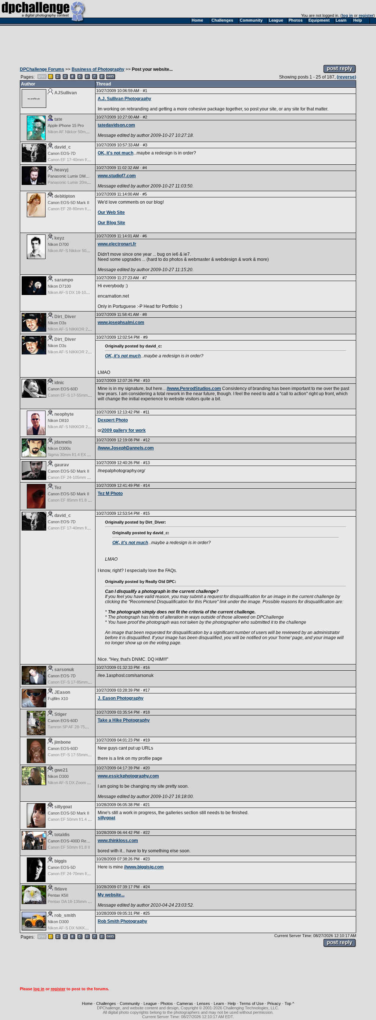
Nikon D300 (58, 776)
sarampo (63, 280)
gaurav (61, 464)
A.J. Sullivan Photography (124, 98)
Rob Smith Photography (122, 921)
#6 (144, 236)
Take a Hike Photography (124, 720)
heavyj (61, 169)
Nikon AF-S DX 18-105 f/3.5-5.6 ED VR (82, 292)
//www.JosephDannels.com (126, 448)
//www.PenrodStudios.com (194, 388)
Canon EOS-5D (62, 867)
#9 (145, 337)
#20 (146, 768)
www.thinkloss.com (118, 840)
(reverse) (346, 77)
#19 (146, 740)
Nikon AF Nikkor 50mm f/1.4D (74, 132)
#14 (146, 485)
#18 (146, 712)
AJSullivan (65, 92)
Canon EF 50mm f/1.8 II (69, 847)
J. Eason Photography (121, 698)
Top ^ (289, 1003)
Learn (219, 1003)
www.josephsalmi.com (121, 322)
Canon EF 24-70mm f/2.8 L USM (77, 873)
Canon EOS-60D (63, 389)
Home (87, 1003)
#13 (146, 462)
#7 (144, 278)
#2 (145, 117)
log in (347, 15)
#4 (144, 167)
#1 (145, 90)
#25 (146, 913)
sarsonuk (64, 669)
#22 (146, 832)
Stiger (60, 714)
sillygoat (63, 806)
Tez (57, 487)
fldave (60, 889)
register (366, 15)
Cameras (185, 1003)
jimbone (62, 742)
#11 (146, 412)
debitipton (64, 196)
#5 (144, 194)
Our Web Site (111, 212)
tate (58, 119)
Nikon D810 (58, 420)
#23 (146, 859)
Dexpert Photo (113, 420)
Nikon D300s (59, 448)
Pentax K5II (58, 895)
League (150, 1003)
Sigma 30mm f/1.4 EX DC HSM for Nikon (84, 454)
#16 (146, 667)
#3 (145, 145)
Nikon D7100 (59, 286)
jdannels (63, 442)
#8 (144, 314)
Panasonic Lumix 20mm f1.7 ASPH (78, 182)
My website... (111, 894)
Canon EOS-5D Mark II (68, 202)
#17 (146, 690)
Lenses (203, 1003)
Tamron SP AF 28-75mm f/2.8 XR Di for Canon (89, 727)
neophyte (64, 414)
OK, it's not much (115, 153)
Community (130, 1003)
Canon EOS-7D (62, 153)
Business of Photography (98, 69)
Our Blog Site (111, 222)
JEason (62, 692)
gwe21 (61, 770)
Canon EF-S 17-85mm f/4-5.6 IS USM (81, 682)
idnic (59, 382)
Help (232, 1003)
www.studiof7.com (117, 175)
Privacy (274, 1003)
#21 (146, 804)
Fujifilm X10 (58, 698)
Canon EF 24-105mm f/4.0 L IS (75, 477)
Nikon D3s (57, 323)
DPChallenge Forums (42, 69)
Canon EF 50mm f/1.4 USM (72, 819)
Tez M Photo (110, 493)
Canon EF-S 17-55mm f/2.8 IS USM (79, 395)
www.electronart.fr (117, 244)
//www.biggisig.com (144, 867)
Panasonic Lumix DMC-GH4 (73, 176)
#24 (146, 887)
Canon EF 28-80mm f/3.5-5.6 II (75, 209)
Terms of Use (251, 1003)
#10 (146, 380)
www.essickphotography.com (128, 776)
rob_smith (65, 915)
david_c (62, 147)
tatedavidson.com (116, 125)
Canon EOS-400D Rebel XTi (73, 841)
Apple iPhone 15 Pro (66, 125)
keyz (59, 238)
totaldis (62, 834)
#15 (146, 513)
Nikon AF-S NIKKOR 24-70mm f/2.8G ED (84, 329)
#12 (146, 440)
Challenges (106, 1003)
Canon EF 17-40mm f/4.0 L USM (77, 159)
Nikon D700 (58, 244)
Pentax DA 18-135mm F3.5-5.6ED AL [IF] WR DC (91, 901)
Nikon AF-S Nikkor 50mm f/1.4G (76, 250)
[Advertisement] (188, 43)
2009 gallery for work (124, 430)
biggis (60, 861)
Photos (166, 1003)
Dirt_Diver (65, 316)
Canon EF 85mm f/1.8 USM (72, 500)
